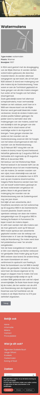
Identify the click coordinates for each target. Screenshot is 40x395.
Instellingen (29, 390)
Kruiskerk (8, 355)
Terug (5, 303)
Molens (7, 330)
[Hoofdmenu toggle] (35, 9)
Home (6, 324)
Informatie (8, 327)
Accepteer (8, 390)
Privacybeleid (10, 336)
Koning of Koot (10, 361)
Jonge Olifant (10, 352)
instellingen (7, 386)
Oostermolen (10, 358)
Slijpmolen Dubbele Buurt (15, 349)
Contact (7, 333)
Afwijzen (18, 390)
